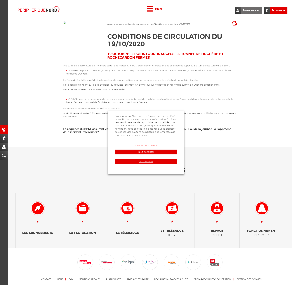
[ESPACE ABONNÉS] (4, 147)
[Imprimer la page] (234, 23)
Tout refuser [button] (146, 161)
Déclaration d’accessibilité (171, 279)
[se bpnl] (128, 262)
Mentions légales (90, 279)
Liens (60, 279)
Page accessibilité (138, 279)
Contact (46, 279)
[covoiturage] (171, 262)
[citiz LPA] (193, 262)
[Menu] (150, 9)
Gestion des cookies (249, 279)
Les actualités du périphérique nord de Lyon (134, 24)
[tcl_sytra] (215, 262)
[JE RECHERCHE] (4, 155)
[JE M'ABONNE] (4, 138)
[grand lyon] (85, 262)
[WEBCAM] (4, 129)
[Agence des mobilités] (107, 262)
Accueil (110, 24)
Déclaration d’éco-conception (212, 279)
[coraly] (150, 262)
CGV (71, 279)
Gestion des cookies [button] (145, 145)
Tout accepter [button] (146, 151)
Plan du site (113, 279)
